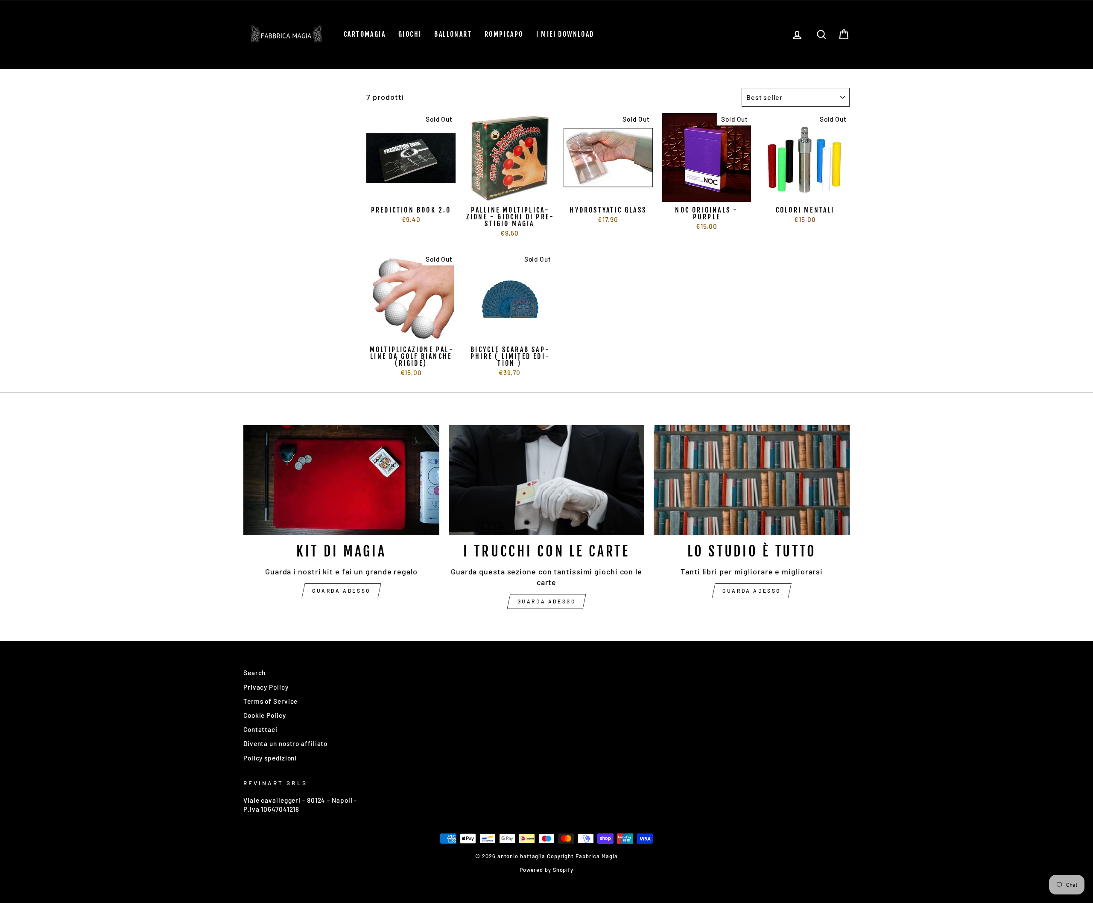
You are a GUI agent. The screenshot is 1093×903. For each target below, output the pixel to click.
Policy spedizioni (270, 758)
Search (254, 672)
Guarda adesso (341, 591)
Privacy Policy (266, 687)
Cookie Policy (264, 715)
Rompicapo (504, 34)
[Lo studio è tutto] (752, 480)
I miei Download (565, 34)
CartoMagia (365, 34)
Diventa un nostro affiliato (285, 743)
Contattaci (260, 729)
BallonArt (453, 34)
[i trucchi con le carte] (547, 480)
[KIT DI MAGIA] (341, 480)
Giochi (409, 34)
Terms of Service (270, 701)
